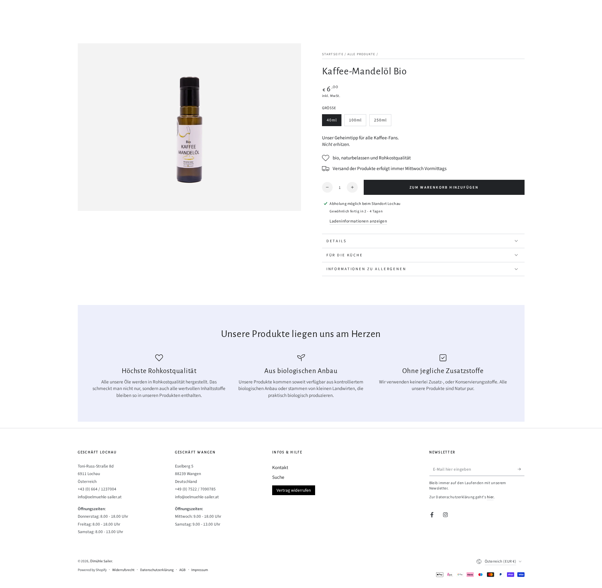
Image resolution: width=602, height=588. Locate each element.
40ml (333, 121)
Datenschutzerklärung (157, 570)
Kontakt (280, 467)
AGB (182, 570)
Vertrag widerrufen (294, 490)
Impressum (199, 570)
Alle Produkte (361, 54)
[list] (301, 376)
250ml (382, 121)
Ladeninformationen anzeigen (358, 221)
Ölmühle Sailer (101, 561)
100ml (357, 121)
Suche (278, 477)
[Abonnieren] (521, 469)
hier (490, 497)
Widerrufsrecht (123, 570)
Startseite (333, 54)
